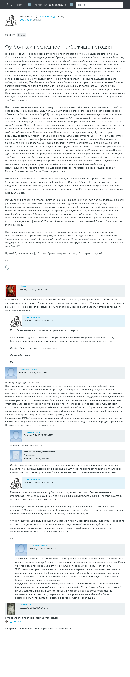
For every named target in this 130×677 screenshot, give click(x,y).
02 (27, 19)
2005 (23, 19)
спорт (21, 35)
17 (31, 19)
